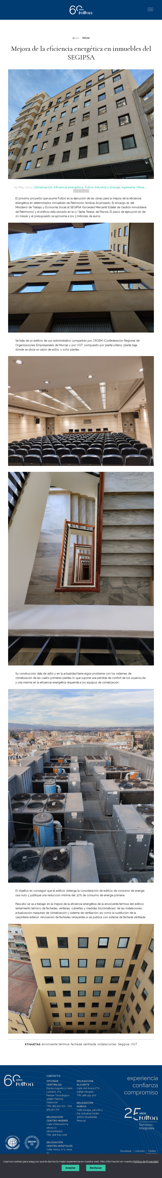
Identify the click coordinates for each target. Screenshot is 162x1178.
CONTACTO (53, 1076)
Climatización (43, 187)
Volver (86, 38)
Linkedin (140, 1151)
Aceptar (70, 1168)
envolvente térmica (56, 1044)
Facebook (125, 1151)
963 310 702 (58, 1106)
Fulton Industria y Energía (102, 187)
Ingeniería (128, 187)
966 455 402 (89, 1095)
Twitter (152, 1151)
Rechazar (96, 1168)
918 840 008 (59, 1135)
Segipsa (123, 1044)
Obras (140, 187)
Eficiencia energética (68, 187)
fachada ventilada (83, 1044)
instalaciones (107, 1044)
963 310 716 (52, 1109)
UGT (134, 1044)
